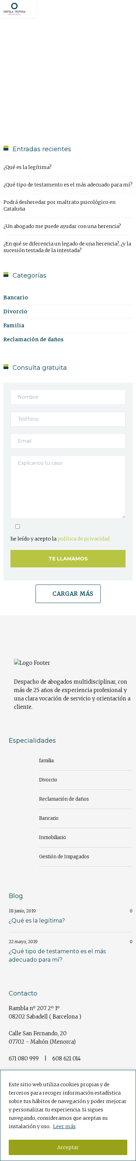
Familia (13, 325)
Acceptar (68, 1147)
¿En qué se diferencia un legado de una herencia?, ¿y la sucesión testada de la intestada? (67, 247)
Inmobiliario (52, 837)
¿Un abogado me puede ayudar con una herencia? (62, 226)
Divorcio (15, 311)
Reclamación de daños (33, 339)
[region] (68, 1115)
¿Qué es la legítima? (27, 167)
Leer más (64, 1126)
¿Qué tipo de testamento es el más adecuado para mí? (68, 185)
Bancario (15, 297)
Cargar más (73, 593)
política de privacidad (83, 539)
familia (46, 761)
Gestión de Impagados (64, 857)
